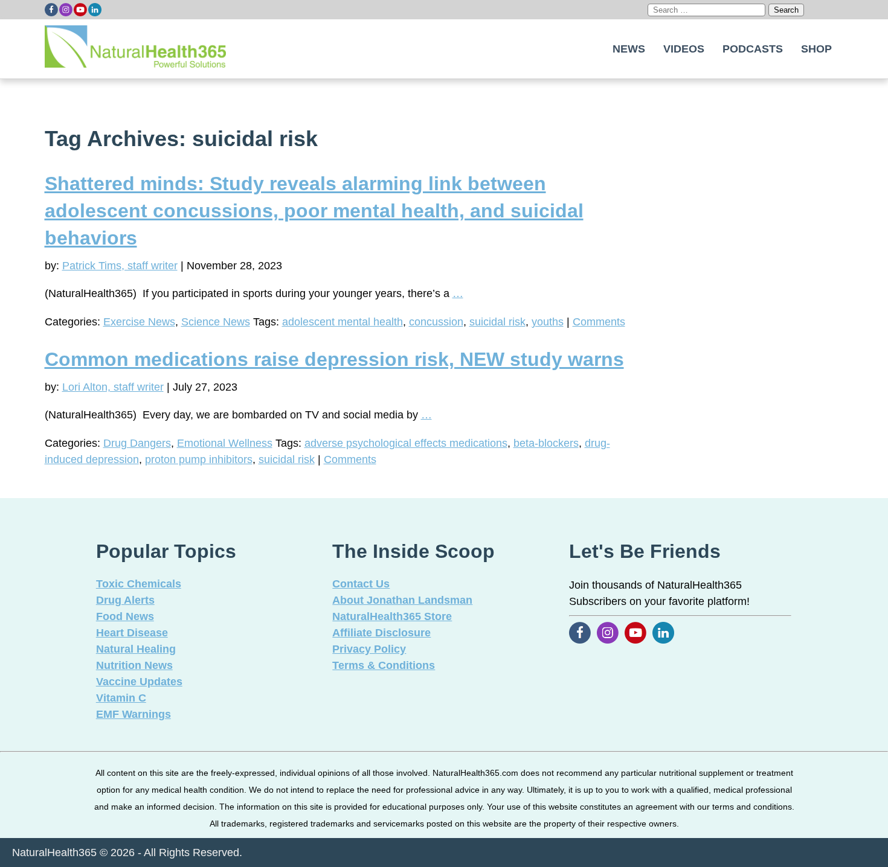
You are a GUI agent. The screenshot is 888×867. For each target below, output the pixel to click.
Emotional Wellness (224, 443)
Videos (683, 49)
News (629, 49)
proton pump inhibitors (199, 459)
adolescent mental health (342, 322)
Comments (599, 322)
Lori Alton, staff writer (113, 387)
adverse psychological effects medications (405, 443)
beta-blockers (546, 443)
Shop (816, 49)
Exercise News (139, 322)
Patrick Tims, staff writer (120, 266)
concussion (436, 322)
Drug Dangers (137, 443)
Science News (215, 322)
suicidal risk (497, 322)
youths (548, 322)
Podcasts (752, 49)
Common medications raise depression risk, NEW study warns (334, 359)
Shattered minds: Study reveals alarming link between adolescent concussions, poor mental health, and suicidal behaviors (314, 211)
